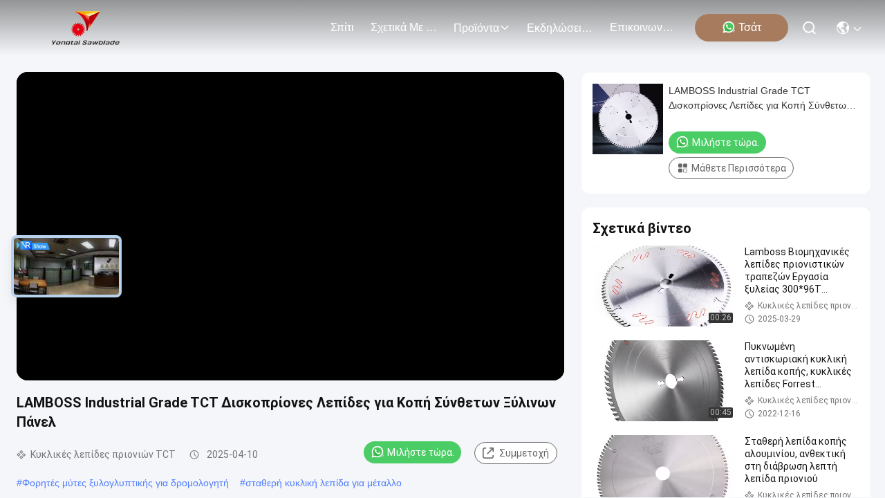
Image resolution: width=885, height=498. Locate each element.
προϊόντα (476, 28)
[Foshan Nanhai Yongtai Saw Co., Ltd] (85, 27)
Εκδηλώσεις (557, 28)
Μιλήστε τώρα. (420, 452)
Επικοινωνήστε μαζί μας (643, 27)
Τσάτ (749, 27)
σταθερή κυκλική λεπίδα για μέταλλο (323, 482)
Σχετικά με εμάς (404, 27)
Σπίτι (342, 27)
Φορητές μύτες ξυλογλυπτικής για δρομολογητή (125, 482)
